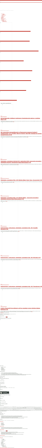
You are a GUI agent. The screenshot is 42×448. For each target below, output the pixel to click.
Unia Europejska (32, 410)
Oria (9, 447)
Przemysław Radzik (6, 409)
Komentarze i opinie (3, 18)
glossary (2, 367)
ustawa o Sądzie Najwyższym (37, 410)
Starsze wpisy (2, 312)
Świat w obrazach (3, 370)
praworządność (40, 408)
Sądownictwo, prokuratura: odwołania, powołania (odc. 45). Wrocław (21, 257)
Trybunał (2, 442)
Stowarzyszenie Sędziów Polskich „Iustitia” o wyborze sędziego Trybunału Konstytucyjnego (13, 90)
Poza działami (2, 19)
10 (0, 382)
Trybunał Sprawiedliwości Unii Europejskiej (19, 410)
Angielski (3, 14)
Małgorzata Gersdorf (5, 408)
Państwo (2, 15)
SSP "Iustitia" (18, 409)
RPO (14, 409)
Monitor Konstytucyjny (12, 7)
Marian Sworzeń (37, 407)
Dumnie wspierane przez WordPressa (3, 447)
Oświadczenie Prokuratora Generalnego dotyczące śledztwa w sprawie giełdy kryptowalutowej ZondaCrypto (15, 31)
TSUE (29, 410)
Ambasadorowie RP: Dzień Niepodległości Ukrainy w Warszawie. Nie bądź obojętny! (9, 417)
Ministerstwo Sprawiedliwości (21, 408)
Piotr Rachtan (31, 408)
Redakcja (4, 116)
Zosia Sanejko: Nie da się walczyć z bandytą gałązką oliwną (8, 100)
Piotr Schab (34, 408)
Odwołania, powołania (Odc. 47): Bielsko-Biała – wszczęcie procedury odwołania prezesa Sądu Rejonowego (20, 198)
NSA (29, 408)
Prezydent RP (2, 409)
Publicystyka (2, 17)
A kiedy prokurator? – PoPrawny (4, 374)
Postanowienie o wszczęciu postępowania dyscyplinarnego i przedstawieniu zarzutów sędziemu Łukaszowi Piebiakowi (19, 374)
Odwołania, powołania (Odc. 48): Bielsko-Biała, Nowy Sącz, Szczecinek (21, 180)
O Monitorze (2, 20)
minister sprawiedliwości (15, 408)
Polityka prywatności (4, 21)
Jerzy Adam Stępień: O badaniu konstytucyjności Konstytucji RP (10, 372)
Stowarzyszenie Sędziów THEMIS (32, 409)
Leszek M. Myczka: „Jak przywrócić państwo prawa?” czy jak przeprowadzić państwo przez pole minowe (11, 416)
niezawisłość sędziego (26, 408)
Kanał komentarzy (3, 424)
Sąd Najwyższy (38, 409)
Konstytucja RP (20, 407)
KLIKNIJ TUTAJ (11, 436)
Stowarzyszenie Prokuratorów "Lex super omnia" (24, 409)
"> (1, 195)
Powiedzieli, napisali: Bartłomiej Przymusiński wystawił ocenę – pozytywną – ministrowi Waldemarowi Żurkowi (15, 80)
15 (3, 382)
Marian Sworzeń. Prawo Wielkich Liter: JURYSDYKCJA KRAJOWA (11, 373)
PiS (37, 408)
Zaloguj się (2, 423)
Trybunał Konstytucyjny (5, 410)
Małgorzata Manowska (10, 408)
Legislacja (2, 16)
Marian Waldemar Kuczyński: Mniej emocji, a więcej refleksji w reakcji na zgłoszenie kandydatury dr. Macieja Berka (16, 70)
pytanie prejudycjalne (11, 409)
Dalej (13, 121)
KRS (24, 407)
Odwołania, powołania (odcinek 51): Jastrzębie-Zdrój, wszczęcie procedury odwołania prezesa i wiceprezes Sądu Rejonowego (21, 162)
